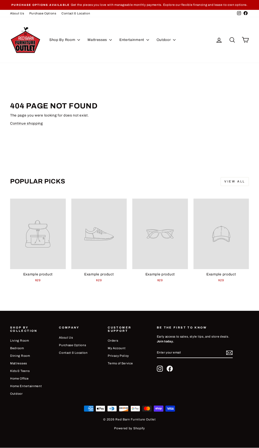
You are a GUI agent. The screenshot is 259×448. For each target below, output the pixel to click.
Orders (113, 340)
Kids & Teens (20, 370)
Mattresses (98, 40)
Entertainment (132, 40)
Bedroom (17, 348)
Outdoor (164, 40)
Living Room (19, 340)
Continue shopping (26, 123)
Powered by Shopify (129, 428)
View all (234, 181)
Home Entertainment (26, 386)
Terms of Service (120, 363)
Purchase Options (42, 13)
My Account (116, 348)
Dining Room (20, 355)
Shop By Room (62, 40)
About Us (17, 13)
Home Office (19, 378)
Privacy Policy (118, 355)
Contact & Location (75, 13)
